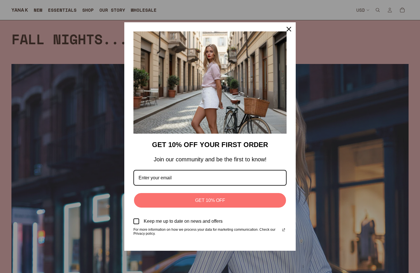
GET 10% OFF (210, 200)
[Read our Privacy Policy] (284, 230)
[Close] (289, 29)
